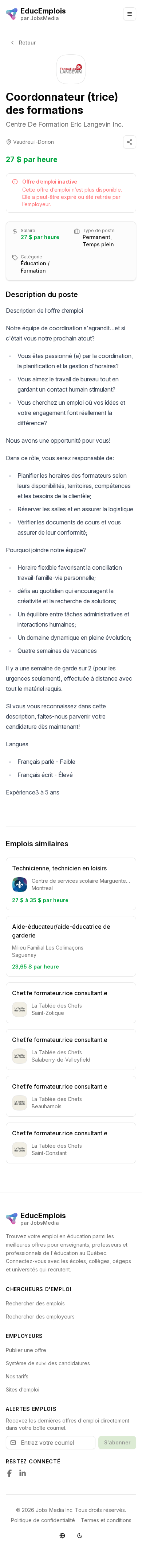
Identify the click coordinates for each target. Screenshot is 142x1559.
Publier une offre (26, 1350)
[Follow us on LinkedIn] (22, 1473)
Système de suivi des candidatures (48, 1363)
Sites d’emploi (22, 1389)
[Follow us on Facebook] (9, 1473)
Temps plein (98, 244)
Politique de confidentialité (43, 1520)
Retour (27, 42)
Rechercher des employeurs (40, 1316)
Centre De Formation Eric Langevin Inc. (64, 124)
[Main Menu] (129, 13)
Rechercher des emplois (35, 1303)
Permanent (96, 237)
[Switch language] (62, 1535)
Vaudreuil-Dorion (33, 142)
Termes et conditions (106, 1520)
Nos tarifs (17, 1376)
